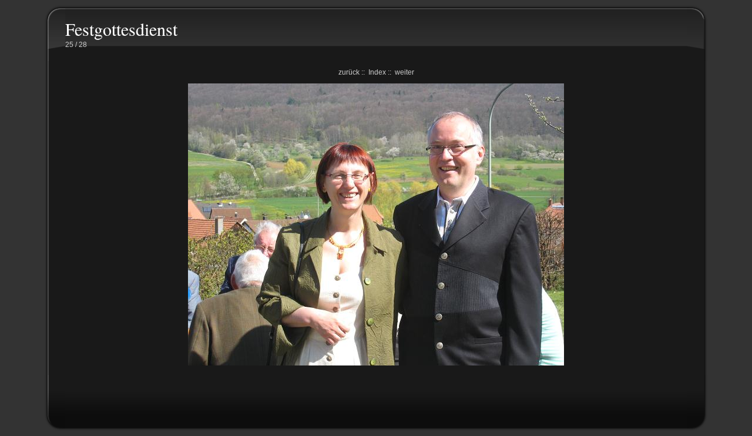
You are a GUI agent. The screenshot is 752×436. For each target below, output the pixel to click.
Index (377, 72)
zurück (349, 72)
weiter (404, 72)
